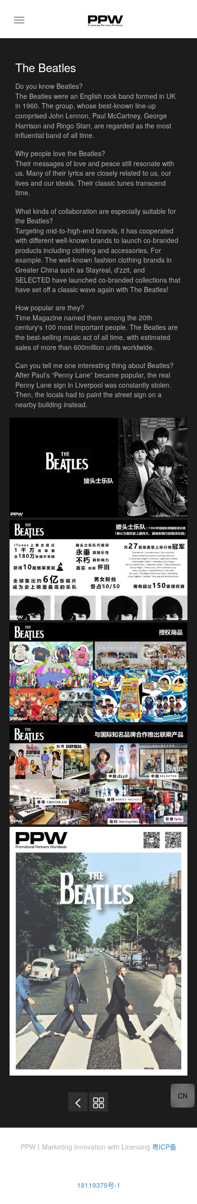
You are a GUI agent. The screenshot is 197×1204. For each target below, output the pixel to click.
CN (182, 1095)
